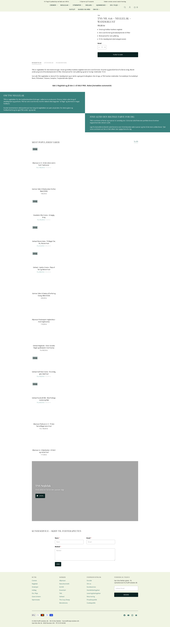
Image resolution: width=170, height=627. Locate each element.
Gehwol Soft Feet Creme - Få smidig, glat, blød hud (44, 373)
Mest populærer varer (46, 142)
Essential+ (62, 590)
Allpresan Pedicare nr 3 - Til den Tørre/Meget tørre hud (43, 425)
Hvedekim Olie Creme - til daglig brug (43, 216)
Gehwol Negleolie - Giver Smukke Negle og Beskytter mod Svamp (44, 347)
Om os (95, 9)
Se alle (136, 141)
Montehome (63, 603)
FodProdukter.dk (42, 621)
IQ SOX (61, 587)
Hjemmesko (101, 5)
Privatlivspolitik (92, 600)
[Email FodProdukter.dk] (136, 615)
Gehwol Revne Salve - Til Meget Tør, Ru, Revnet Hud (44, 242)
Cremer (53, 5)
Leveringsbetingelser (94, 593)
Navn (57, 538)
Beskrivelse (36, 63)
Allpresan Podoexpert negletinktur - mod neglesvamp (44, 321)
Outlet (72, 9)
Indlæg (88, 5)
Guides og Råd (84, 9)
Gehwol (61, 597)
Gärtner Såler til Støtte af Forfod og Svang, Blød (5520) (44, 294)
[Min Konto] (129, 7)
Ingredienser (61, 63)
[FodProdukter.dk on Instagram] (132, 615)
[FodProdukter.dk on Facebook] (124, 615)
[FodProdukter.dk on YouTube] (128, 615)
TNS (60, 593)
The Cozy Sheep (64, 600)
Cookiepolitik (91, 603)
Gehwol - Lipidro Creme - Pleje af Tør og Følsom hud (44, 268)
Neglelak (64, 5)
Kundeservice (91, 587)
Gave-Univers (36, 597)
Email (89, 538)
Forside (89, 581)
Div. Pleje (114, 5)
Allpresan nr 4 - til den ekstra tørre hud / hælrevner (43, 164)
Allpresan (62, 581)
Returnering (91, 597)
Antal (99, 43)
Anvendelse (48, 63)
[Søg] (124, 7)
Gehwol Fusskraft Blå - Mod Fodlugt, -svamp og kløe (44, 399)
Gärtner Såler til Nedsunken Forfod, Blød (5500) (44, 190)
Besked (58, 547)
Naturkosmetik (64, 584)
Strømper (77, 5)
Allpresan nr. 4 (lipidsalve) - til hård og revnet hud (43, 451)
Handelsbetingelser (93, 590)
